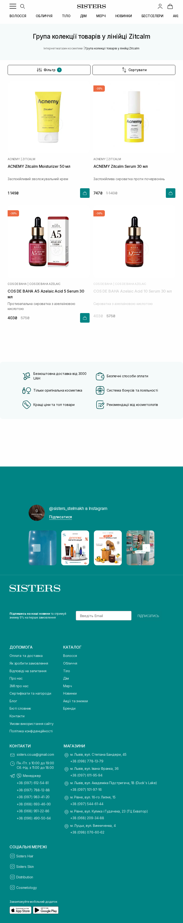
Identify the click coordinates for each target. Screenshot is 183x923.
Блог (13, 701)
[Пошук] (22, 6)
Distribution (24, 877)
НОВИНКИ (123, 16)
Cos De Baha (17, 284)
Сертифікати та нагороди (30, 693)
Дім (66, 678)
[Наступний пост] (146, 548)
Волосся (70, 656)
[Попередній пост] (37, 548)
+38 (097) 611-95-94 (86, 775)
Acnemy (14, 159)
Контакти (17, 716)
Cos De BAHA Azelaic (44, 284)
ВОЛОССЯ (18, 16)
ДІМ (83, 16)
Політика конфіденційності (31, 731)
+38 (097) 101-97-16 (86, 789)
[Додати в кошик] (85, 193)
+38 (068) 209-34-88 (87, 818)
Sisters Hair (24, 856)
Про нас (16, 678)
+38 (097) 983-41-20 (33, 797)
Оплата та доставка (26, 656)
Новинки (70, 693)
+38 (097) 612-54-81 (33, 783)
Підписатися (60, 516)
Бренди (69, 708)
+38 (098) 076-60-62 (87, 832)
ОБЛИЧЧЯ (44, 16)
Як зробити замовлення (29, 663)
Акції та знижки (75, 701)
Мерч (67, 686)
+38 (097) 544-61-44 (86, 804)
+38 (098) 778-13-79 (86, 761)
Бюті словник (20, 708)
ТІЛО (66, 16)
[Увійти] (160, 6)
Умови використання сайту (32, 724)
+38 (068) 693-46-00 (34, 804)
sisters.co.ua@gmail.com (35, 754)
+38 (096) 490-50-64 (34, 818)
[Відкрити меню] (13, 6)
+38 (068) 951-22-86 (33, 811)
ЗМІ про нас (19, 686)
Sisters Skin (25, 867)
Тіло (66, 671)
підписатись (148, 615)
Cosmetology (26, 888)
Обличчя (70, 663)
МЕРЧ (101, 16)
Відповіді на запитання (28, 671)
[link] (170, 6)
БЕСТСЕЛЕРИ (153, 16)
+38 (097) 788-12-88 (33, 790)
